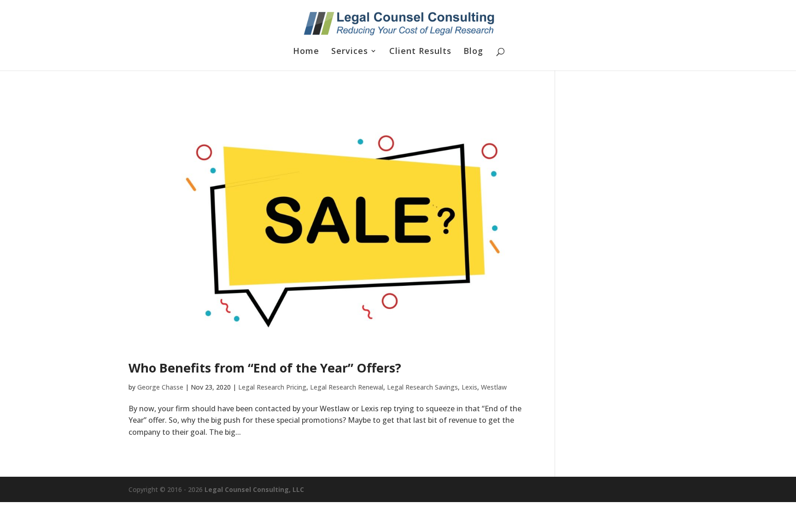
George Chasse (160, 387)
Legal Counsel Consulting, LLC (254, 489)
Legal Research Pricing (272, 387)
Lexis (469, 387)
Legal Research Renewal (346, 387)
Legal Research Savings (422, 387)
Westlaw (494, 387)
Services (349, 51)
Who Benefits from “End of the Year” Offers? (265, 367)
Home (306, 51)
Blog (473, 51)
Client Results (420, 51)
